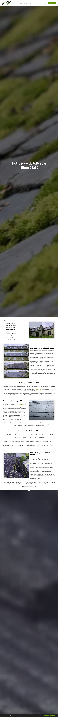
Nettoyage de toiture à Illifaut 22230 (10, 323)
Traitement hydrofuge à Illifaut (10, 329)
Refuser (52, 715)
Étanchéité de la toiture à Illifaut (11, 331)
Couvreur (26, 3)
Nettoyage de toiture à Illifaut (10, 327)
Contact (44, 3)
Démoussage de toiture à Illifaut (11, 325)
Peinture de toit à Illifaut (9, 335)
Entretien (39, 3)
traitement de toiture (23, 404)
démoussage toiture (43, 351)
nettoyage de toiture (39, 389)
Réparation (32, 3)
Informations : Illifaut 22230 (10, 339)
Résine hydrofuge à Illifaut (10, 337)
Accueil (20, 3)
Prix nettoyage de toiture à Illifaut (11, 333)
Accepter (46, 715)
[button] (28, 3)
